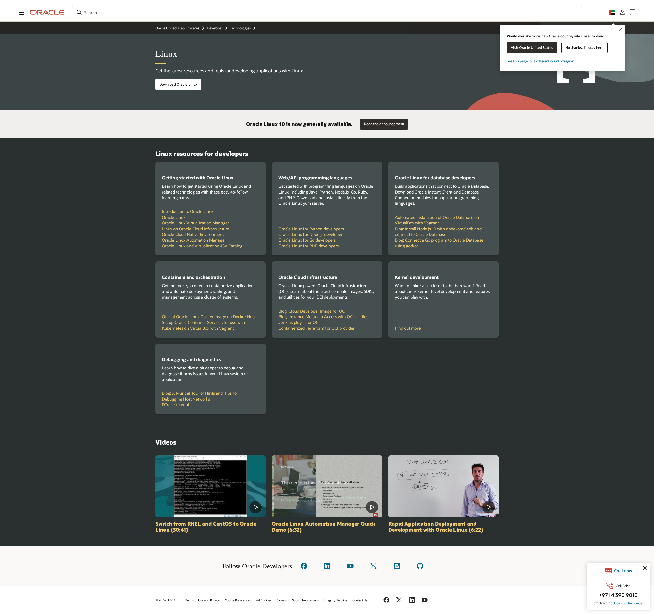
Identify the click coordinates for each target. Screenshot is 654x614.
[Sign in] (622, 12)
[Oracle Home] (47, 12)
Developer (215, 28)
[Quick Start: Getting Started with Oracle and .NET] (327, 486)
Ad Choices (264, 600)
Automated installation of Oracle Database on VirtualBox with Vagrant (437, 219)
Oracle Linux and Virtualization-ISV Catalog (202, 245)
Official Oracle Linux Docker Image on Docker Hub (208, 316)
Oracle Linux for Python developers (311, 228)
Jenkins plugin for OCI (298, 322)
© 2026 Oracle (165, 600)
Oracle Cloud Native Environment (193, 234)
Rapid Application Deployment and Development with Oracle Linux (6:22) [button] (435, 526)
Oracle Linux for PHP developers (308, 245)
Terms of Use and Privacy (202, 600)
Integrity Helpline (335, 600)
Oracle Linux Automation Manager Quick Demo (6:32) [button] (323, 526)
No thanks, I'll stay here (584, 47)
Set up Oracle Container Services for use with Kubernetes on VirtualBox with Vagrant (203, 325)
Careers (282, 600)
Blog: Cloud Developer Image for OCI (312, 311)
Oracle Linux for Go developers (307, 240)
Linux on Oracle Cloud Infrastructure (195, 228)
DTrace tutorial (175, 404)
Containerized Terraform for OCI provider (316, 328)
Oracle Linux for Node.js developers (311, 234)
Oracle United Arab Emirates (177, 28)
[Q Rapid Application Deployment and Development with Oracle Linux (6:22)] (443, 486)
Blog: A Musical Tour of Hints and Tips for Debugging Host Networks (200, 395)
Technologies (240, 28)
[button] (21, 12)
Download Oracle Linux (178, 84)
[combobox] (327, 12)
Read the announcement (382, 122)
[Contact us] (632, 12)
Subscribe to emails (305, 600)
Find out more (408, 328)
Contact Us (359, 600)
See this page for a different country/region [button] (540, 61)
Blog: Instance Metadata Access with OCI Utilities (323, 316)
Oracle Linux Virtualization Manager (195, 222)
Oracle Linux (173, 217)
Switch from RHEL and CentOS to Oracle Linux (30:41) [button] (205, 526)
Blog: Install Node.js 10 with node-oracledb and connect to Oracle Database (438, 231)
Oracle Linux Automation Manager (194, 240)
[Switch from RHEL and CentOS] (210, 486)
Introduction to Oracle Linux (188, 211)
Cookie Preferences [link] (238, 600)
